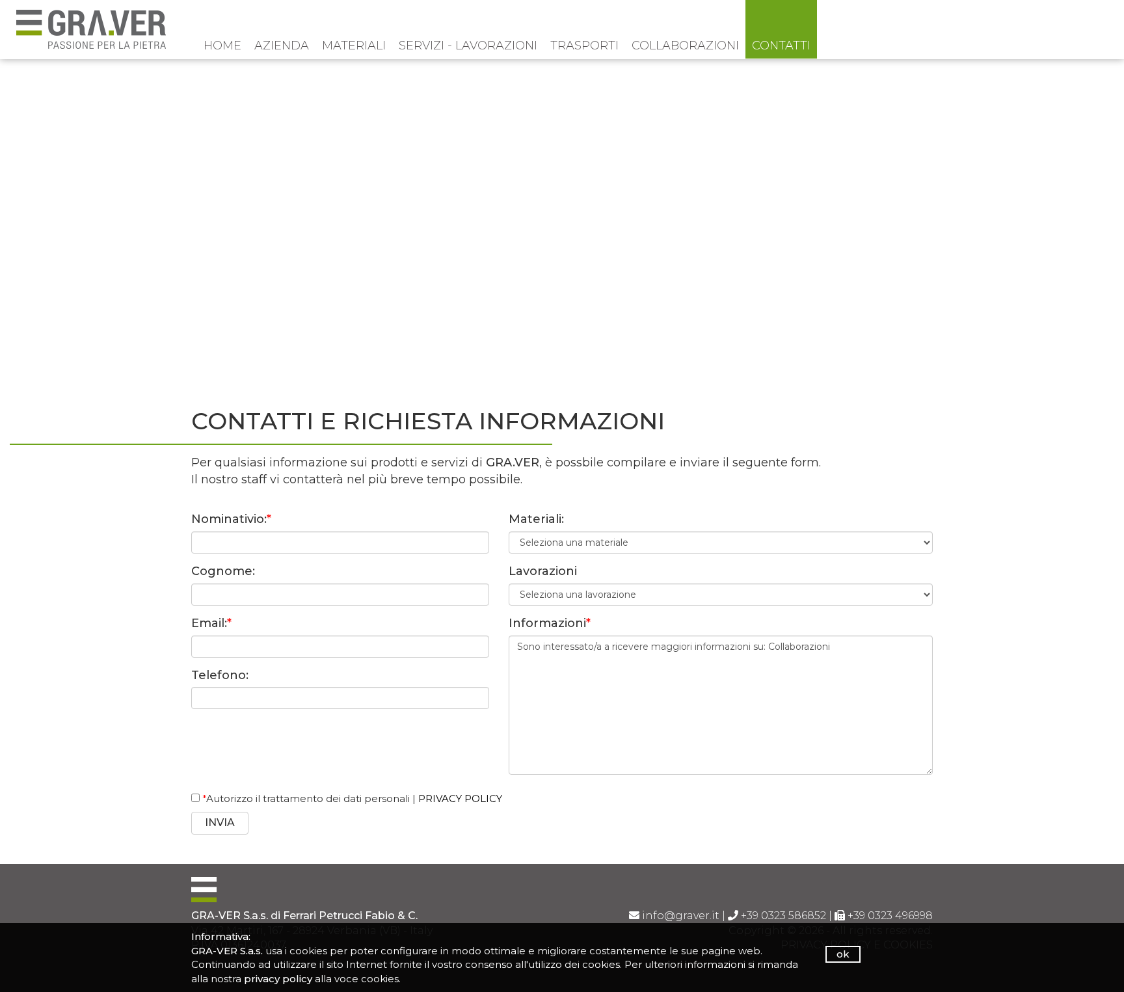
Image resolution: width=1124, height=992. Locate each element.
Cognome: (223, 571)
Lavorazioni (543, 571)
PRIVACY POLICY (460, 798)
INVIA (220, 822)
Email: (211, 623)
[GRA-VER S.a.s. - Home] (91, 28)
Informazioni (550, 623)
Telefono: (219, 675)
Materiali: (536, 519)
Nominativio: (231, 519)
